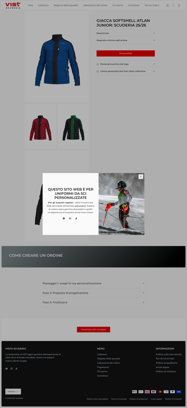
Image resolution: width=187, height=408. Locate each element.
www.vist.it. (80, 206)
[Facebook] (63, 218)
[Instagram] (70, 218)
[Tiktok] (76, 218)
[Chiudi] (141, 176)
